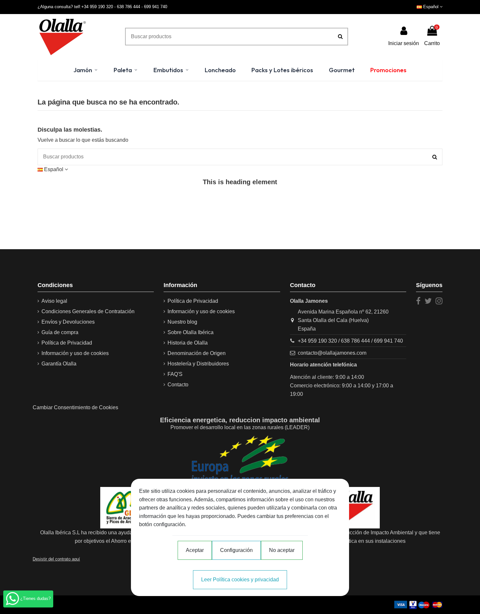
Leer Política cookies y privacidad (240, 579)
